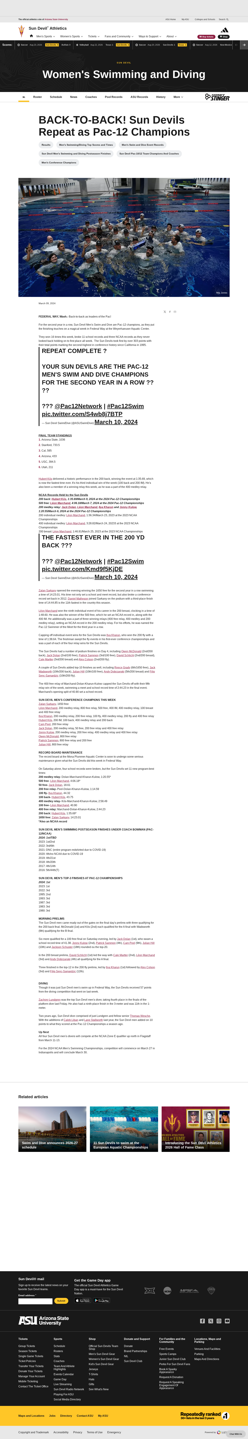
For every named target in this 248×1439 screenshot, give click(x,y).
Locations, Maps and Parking (207, 1340)
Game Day (60, 1379)
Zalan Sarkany (47, 590)
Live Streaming (63, 1384)
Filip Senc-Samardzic (63, 971)
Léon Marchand (60, 503)
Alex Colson (86, 659)
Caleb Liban (71, 1020)
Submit (61, 1300)
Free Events (166, 1349)
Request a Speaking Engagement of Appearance (171, 1385)
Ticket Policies (27, 1361)
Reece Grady (122, 667)
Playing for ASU (64, 1394)
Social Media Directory (67, 1399)
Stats (57, 1356)
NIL (126, 1356)
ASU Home (171, 19)
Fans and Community (117, 36)
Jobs (52, 1415)
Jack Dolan (69, 507)
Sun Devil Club (133, 1361)
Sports (58, 1339)
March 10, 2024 (116, 421)
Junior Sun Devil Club (172, 1359)
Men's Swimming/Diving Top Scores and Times (86, 145)
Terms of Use (95, 1432)
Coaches (91, 97)
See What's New (99, 1389)
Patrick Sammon (89, 655)
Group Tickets (26, 1346)
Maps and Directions (206, 1359)
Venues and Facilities (207, 1349)
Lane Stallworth (93, 1020)
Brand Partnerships (135, 1351)
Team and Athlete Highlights (64, 1368)
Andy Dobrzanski (114, 671)
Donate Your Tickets (30, 1371)
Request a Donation (171, 1377)
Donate (128, 1346)
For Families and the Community (172, 1340)
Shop (225, 37)
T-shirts (93, 1374)
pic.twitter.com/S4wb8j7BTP (82, 414)
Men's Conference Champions (60, 163)
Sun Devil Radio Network (69, 1389)
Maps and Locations (31, 1415)
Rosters (58, 1351)
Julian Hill (79, 671)
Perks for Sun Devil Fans (174, 1364)
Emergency (114, 1432)
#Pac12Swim (125, 406)
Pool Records (116, 98)
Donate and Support (137, 1339)
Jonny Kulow (128, 507)
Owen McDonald (131, 651)
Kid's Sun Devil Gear (101, 1364)
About (170, 36)
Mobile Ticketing (28, 1381)
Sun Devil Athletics (48, 28)
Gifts (91, 1384)
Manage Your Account (31, 1376)
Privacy (77, 1432)
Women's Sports (70, 36)
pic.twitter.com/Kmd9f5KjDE (82, 568)
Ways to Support (148, 36)
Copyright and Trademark (33, 1432)
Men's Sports (44, 36)
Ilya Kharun (106, 507)
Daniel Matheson (78, 598)
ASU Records (141, 98)
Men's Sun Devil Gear (102, 1354)
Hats (91, 1379)
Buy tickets (207, 37)
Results (47, 145)
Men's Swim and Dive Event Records (144, 145)
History (161, 97)
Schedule (56, 97)
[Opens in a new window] (205, 1416)
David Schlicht (125, 655)
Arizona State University (56, 19)
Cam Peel (45, 724)
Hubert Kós (45, 478)
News (73, 97)
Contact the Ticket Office (33, 1386)
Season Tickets (27, 1351)
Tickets (92, 36)
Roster (37, 97)
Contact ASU (85, 1415)
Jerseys (93, 1369)
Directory (66, 1415)
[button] (244, 44)
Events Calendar (64, 1374)
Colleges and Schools (205, 19)
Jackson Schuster (62, 947)
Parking (199, 1354)
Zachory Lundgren (50, 999)
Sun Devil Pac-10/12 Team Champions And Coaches (149, 154)
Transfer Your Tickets (31, 1366)
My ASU (185, 19)
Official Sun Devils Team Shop (103, 1348)
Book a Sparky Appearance (168, 1371)
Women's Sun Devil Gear (104, 1359)
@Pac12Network (78, 406)
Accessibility (60, 1432)
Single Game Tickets (30, 1356)
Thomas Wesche (140, 1015)
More (177, 97)
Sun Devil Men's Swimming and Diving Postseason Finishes (76, 154)
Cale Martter (46, 659)
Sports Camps (167, 1354)
